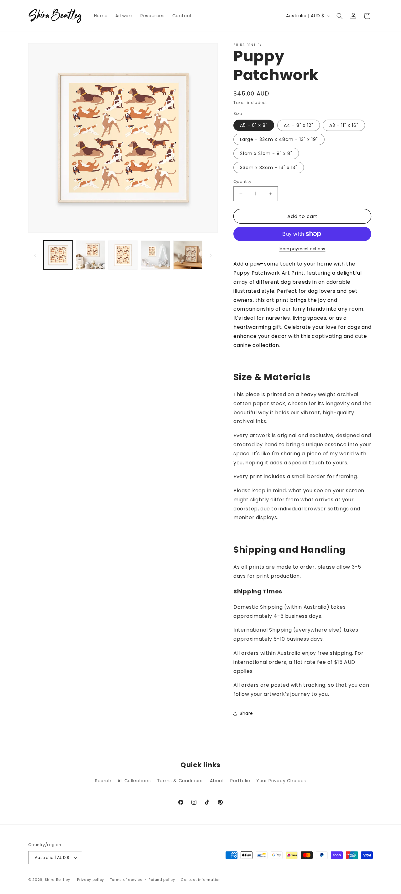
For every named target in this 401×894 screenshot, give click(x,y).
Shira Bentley (57, 879)
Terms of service (126, 879)
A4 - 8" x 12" (298, 125)
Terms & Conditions (180, 781)
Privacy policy (90, 879)
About (217, 781)
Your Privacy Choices (281, 781)
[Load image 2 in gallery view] (90, 255)
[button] (339, 16)
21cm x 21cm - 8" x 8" (266, 153)
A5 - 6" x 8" (254, 125)
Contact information (201, 879)
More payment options (302, 248)
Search (103, 781)
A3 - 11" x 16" (343, 125)
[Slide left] (35, 255)
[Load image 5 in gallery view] (187, 255)
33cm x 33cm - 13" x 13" (268, 167)
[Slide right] (211, 255)
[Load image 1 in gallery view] (58, 255)
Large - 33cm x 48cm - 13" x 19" (279, 139)
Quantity (242, 181)
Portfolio (240, 781)
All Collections (134, 781)
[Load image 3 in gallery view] (123, 255)
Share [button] (246, 713)
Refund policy (161, 879)
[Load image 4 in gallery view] (155, 255)
